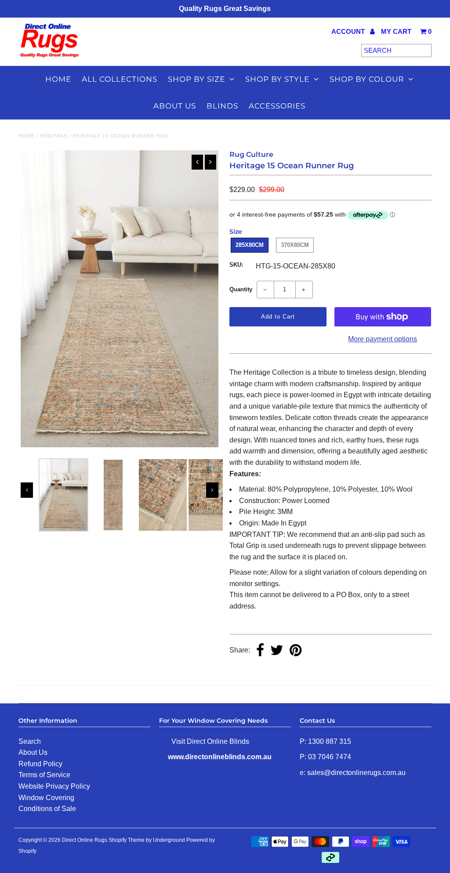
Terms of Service (44, 775)
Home (58, 79)
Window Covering (46, 797)
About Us (32, 752)
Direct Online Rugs (84, 840)
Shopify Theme (127, 840)
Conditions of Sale (47, 808)
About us (174, 105)
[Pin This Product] (295, 651)
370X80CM (295, 245)
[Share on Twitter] (276, 651)
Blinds (222, 105)
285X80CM (250, 245)
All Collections (119, 79)
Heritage (54, 135)
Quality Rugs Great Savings (225, 8)
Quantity (240, 289)
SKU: (236, 264)
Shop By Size (196, 79)
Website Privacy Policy (54, 786)
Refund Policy (40, 764)
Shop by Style (277, 79)
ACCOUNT (349, 31)
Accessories (277, 105)
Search (29, 741)
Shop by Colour (367, 79)
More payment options (382, 339)
